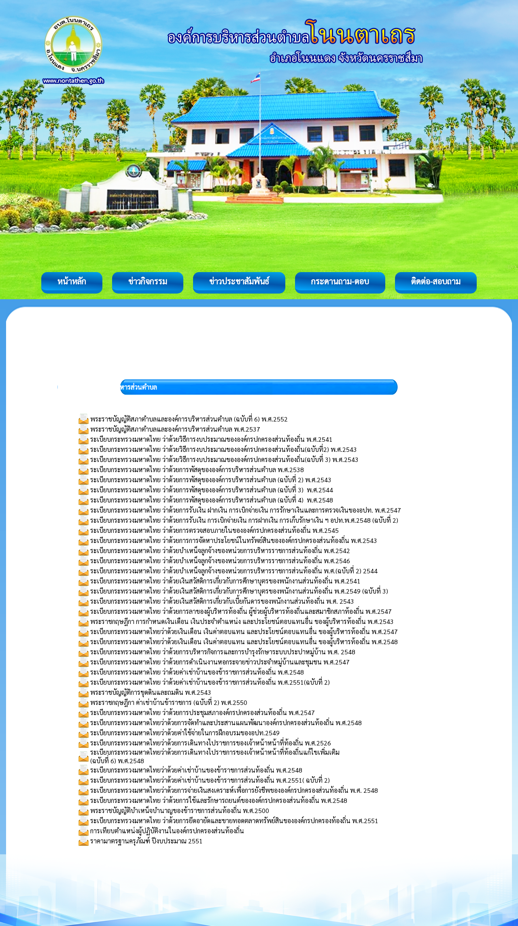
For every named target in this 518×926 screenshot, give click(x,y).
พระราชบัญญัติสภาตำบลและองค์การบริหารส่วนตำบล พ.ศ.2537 (175, 429)
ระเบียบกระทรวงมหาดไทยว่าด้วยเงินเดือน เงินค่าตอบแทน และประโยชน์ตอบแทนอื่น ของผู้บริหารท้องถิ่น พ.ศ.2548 (244, 641)
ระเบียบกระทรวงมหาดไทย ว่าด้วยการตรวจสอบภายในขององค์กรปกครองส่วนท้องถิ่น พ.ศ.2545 (214, 530)
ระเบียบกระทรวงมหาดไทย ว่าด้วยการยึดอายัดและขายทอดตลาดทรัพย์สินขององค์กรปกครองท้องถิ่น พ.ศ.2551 (234, 820)
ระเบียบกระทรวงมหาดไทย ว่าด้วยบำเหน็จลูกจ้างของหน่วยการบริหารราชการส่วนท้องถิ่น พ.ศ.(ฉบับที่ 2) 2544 (234, 570)
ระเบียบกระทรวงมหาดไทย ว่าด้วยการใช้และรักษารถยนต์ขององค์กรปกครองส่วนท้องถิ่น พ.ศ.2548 (218, 800)
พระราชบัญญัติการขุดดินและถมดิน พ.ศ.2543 (150, 692)
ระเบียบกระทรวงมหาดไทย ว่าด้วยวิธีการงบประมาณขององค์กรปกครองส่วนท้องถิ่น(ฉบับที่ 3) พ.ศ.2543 (224, 459)
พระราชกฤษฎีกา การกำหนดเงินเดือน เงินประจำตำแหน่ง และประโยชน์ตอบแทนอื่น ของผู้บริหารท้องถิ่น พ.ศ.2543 (242, 621)
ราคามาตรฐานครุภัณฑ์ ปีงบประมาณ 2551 (146, 841)
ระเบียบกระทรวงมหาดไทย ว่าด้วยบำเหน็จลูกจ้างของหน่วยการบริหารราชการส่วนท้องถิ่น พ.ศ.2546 (220, 560)
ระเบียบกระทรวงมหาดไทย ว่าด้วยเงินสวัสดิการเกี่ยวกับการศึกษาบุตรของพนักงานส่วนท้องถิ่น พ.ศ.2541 (225, 581)
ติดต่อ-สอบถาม (436, 281)
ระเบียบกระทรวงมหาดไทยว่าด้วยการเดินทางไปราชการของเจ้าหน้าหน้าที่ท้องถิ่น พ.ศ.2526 (210, 743)
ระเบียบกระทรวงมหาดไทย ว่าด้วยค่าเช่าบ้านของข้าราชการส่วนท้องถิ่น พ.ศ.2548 (197, 672)
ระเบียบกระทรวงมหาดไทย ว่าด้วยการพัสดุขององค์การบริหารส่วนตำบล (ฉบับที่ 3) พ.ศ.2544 (211, 489)
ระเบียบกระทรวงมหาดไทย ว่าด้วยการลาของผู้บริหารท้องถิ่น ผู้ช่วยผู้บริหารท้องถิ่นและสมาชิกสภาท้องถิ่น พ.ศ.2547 (241, 611)
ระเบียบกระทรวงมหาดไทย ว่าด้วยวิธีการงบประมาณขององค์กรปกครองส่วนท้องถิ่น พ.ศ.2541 (211, 439)
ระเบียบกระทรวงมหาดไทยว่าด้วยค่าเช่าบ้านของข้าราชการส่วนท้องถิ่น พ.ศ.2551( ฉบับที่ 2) (210, 780)
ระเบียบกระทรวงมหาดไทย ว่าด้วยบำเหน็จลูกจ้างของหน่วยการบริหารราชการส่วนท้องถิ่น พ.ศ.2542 (220, 550)
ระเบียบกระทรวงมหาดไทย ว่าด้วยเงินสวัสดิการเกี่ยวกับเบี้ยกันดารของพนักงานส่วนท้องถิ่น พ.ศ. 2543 (222, 601)
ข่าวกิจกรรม (147, 281)
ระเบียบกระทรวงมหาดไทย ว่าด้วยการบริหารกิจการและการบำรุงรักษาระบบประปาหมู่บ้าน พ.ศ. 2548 (222, 651)
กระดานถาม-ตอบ (340, 281)
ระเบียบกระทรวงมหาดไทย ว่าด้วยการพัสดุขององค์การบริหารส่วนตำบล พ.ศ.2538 (197, 469)
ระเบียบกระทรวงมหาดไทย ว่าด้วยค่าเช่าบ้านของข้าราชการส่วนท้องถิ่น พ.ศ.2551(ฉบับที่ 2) (210, 682)
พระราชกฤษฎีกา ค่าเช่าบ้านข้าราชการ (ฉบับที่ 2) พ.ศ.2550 (168, 702)
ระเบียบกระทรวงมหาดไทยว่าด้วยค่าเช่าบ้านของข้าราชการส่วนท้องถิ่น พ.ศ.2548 (196, 770)
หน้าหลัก (71, 281)
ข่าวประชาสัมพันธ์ (239, 281)
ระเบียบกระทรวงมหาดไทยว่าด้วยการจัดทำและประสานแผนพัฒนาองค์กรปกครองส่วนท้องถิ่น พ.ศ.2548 (226, 722)
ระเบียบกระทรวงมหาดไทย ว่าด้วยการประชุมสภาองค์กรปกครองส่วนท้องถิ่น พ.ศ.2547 (202, 712)
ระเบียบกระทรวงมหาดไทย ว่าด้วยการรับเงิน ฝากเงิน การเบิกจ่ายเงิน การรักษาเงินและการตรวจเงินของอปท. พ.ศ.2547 (245, 510)
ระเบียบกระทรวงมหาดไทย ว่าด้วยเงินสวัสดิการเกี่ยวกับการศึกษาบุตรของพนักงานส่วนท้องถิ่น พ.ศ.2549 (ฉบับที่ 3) (239, 591)
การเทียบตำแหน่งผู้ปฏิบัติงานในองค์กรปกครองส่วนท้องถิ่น (167, 830)
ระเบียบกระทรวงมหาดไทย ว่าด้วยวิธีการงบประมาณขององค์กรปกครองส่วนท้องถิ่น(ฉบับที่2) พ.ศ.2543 (223, 449)
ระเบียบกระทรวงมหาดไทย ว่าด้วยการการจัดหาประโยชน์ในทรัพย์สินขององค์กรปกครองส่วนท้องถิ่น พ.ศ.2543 (233, 540)
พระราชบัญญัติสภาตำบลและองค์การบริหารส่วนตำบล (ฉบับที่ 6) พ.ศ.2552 (189, 419)
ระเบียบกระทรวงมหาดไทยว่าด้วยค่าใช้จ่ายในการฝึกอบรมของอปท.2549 (185, 732)
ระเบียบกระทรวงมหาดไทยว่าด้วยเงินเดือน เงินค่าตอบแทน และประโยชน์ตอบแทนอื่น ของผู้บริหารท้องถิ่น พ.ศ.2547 (244, 631)
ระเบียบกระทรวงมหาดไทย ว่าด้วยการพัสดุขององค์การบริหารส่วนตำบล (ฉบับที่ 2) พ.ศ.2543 (210, 479)
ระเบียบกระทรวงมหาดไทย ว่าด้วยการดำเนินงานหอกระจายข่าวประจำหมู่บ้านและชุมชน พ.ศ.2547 (220, 662)
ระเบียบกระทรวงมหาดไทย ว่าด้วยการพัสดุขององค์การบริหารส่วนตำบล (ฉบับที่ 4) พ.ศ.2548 (211, 500)
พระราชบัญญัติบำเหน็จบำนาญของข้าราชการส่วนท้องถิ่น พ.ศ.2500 (179, 810)
